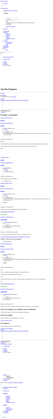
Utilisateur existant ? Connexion (10, 10)
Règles (7, 36)
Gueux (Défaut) (10, 377)
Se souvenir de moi (10, 22)
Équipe (7, 37)
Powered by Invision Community (15, 382)
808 (7, 170)
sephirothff (4, 219)
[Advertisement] (27, 76)
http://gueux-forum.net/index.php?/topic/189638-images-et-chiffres (15, 236)
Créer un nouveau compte (6, 320)
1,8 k (7, 130)
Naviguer (5, 32)
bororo (4, 95)
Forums (7, 33)
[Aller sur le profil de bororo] (3, 93)
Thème (4, 374)
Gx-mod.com (6, 31)
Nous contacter (6, 379)
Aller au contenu (4, 1)
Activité (5, 41)
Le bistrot (14, 96)
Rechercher (8, 43)
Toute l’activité (9, 42)
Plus (7, 39)
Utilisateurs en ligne (10, 38)
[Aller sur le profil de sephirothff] (4, 211)
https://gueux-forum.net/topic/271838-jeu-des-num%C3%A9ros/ (15, 100)
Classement (5, 46)
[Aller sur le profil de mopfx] (3, 157)
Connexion (9, 24)
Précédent (8, 396)
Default (8, 376)
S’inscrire (5, 28)
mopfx (2, 160)
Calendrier (8, 34)
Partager (2, 99)
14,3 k (7, 224)
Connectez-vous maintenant (7, 328)
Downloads (5, 47)
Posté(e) (7, 123)
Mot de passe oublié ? (11, 26)
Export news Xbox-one (8, 57)
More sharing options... (5, 110)
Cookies (5, 380)
